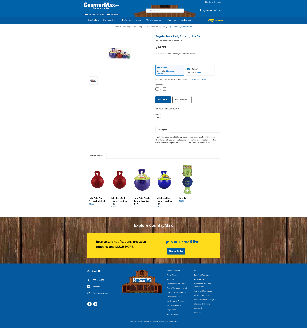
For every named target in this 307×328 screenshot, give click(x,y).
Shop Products (93, 20)
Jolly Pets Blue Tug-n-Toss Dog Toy (164, 201)
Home (117, 27)
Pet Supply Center (129, 27)
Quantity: (159, 85)
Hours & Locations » (101, 293)
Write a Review (189, 53)
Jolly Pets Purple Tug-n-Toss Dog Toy (142, 201)
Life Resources (153, 20)
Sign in (208, 2)
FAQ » (196, 270)
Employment (127, 20)
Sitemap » (198, 312)
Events (138, 20)
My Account (207, 10)
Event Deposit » (173, 275)
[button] (169, 70)
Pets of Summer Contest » (177, 288)
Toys (146, 27)
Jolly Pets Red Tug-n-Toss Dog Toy (119, 201)
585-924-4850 (98, 280)
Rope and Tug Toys (158, 27)
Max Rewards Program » (176, 301)
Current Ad (219, 20)
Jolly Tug (183, 198)
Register (217, 2)
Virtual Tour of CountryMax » (205, 299)
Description (162, 130)
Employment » (173, 314)
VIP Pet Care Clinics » (202, 295)
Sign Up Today (176, 251)
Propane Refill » (200, 279)
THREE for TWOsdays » (176, 292)
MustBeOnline (173, 321)
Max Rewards (186, 20)
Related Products (96, 155)
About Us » (171, 279)
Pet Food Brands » (201, 275)
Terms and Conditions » (203, 291)
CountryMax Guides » (175, 296)
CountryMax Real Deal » (176, 283)
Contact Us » (199, 308)
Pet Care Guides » (174, 305)
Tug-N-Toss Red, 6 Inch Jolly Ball (180, 27)
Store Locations (109, 20)
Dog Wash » (171, 309)
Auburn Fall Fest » (174, 270)
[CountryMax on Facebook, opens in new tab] (88, 303)
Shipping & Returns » (202, 304)
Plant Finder (172, 20)
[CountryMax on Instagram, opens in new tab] (94, 303)
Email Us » (97, 286)
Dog (140, 27)
